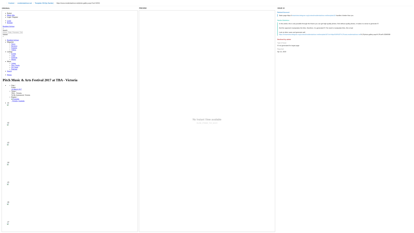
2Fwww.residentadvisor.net (351, 34)
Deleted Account (283, 12)
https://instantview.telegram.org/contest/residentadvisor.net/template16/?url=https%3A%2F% (310, 34)
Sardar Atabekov (283, 20)
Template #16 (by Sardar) (44, 3)
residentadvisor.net (24, 3)
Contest (11, 3)
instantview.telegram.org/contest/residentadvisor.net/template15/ (314, 15)
